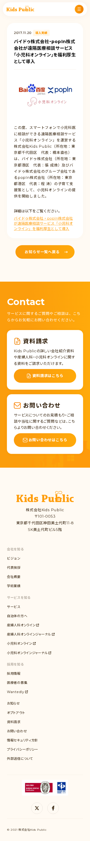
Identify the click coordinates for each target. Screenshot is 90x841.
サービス (14, 607)
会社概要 (14, 577)
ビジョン (14, 558)
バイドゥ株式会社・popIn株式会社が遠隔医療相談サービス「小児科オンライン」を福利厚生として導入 (43, 223)
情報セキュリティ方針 (22, 740)
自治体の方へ (17, 616)
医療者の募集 (17, 683)
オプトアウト (16, 713)
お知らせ (13, 703)
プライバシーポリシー (22, 749)
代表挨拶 (14, 568)
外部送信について (20, 759)
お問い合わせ (17, 731)
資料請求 (14, 722)
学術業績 (14, 586)
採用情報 (14, 674)
